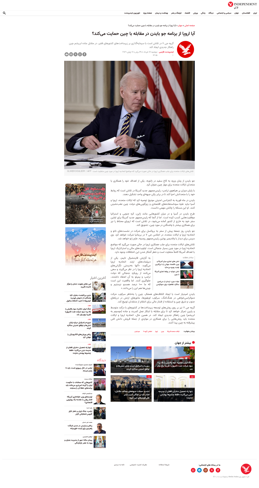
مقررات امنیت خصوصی (138, 464)
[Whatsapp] (80, 54)
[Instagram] (205, 470)
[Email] (71, 54)
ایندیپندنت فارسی (166, 52)
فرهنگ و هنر (176, 13)
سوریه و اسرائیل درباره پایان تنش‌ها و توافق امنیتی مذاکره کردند (132, 367)
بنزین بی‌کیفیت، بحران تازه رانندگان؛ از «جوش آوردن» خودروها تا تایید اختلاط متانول (79, 298)
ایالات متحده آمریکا (173, 331)
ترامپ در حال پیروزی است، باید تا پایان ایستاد (79, 369)
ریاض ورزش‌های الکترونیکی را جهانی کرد (79, 336)
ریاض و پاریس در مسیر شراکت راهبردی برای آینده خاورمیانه (80, 427)
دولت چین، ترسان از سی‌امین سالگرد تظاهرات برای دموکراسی (167, 283)
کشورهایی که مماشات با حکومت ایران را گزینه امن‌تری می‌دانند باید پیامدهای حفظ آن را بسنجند (79, 385)
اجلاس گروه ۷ (147, 331)
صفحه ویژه (147, 13)
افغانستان (246, 13)
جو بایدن (137, 331)
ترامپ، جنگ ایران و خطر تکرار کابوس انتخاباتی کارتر (80, 413)
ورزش (195, 13)
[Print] (67, 54)
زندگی (203, 13)
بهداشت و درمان (161, 13)
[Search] (4, 13)
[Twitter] (76, 54)
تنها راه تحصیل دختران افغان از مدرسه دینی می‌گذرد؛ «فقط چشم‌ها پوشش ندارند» (176, 394)
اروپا (156, 331)
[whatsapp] (193, 470)
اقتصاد (187, 13)
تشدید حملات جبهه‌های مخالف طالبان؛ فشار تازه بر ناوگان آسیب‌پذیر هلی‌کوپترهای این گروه (132, 394)
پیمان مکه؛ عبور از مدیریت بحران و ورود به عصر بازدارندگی (78, 442)
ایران (255, 13)
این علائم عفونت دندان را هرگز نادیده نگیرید (79, 285)
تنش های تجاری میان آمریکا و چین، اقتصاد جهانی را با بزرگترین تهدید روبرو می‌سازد (167, 264)
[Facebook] (84, 54)
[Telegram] (199, 470)
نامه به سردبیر (119, 464)
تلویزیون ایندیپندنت (132, 13)
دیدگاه (211, 13)
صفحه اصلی (189, 25)
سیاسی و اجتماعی (224, 13)
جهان (236, 13)
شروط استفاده (164, 464)
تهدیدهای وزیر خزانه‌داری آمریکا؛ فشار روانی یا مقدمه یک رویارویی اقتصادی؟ (79, 399)
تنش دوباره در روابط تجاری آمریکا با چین (167, 273)
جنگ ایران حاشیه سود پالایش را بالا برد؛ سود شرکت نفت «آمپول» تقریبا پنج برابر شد (175, 366)
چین (162, 331)
